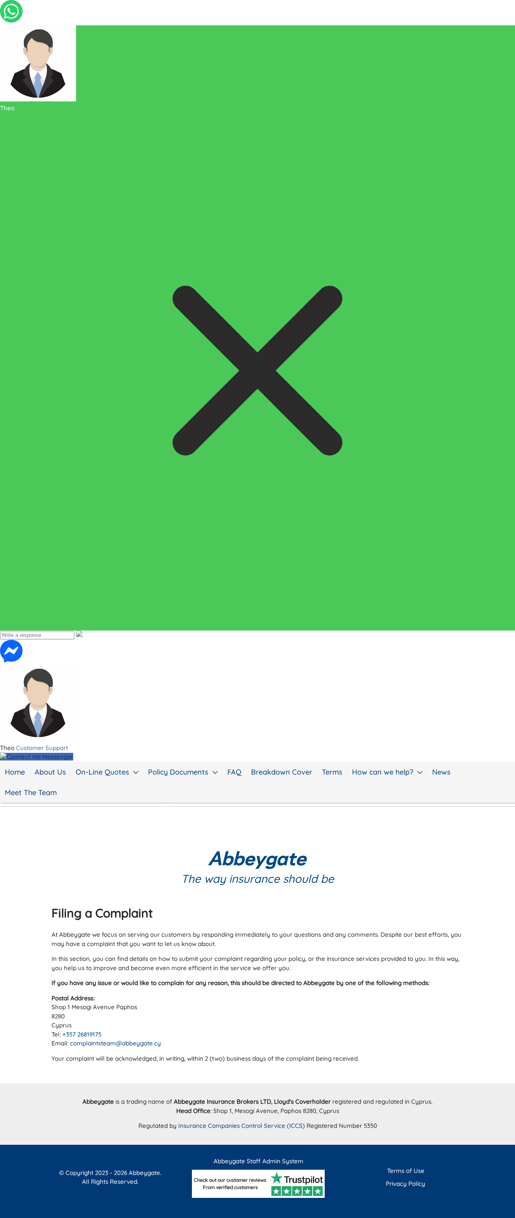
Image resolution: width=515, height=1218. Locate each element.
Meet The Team (31, 792)
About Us (50, 772)
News (441, 772)
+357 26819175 (81, 1034)
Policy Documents (178, 772)
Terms (332, 772)
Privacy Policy (405, 1183)
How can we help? (382, 772)
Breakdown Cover (281, 772)
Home (15, 772)
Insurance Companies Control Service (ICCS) (242, 1125)
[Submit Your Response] (79, 635)
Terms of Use (405, 1171)
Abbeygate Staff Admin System (258, 1161)
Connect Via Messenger (39, 756)
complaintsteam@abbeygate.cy (115, 1043)
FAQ (234, 772)
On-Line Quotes (102, 772)
